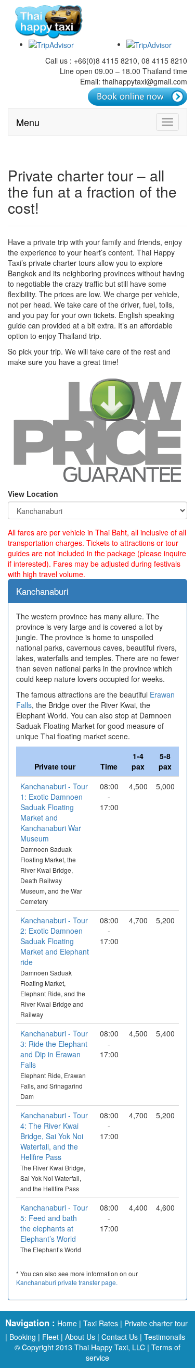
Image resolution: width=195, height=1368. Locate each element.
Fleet (50, 1337)
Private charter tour (156, 1323)
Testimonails (164, 1337)
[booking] (137, 97)
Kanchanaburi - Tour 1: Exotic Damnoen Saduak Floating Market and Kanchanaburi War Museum (54, 812)
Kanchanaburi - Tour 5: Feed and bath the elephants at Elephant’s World (54, 1223)
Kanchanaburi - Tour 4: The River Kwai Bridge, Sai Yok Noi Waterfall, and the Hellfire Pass (54, 1136)
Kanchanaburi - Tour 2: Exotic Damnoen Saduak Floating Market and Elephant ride (54, 941)
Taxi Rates (100, 1323)
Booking (22, 1337)
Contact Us (119, 1337)
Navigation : (30, 1322)
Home (67, 1323)
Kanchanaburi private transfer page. (67, 1282)
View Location (33, 493)
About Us (80, 1337)
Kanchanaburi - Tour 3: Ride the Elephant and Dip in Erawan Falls (54, 1049)
